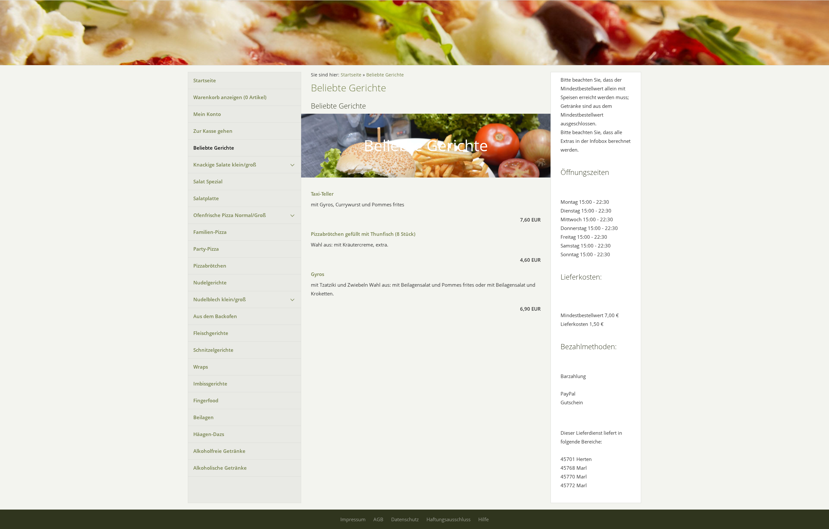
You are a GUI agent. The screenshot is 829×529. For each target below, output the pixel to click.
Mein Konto (207, 114)
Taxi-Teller (322, 193)
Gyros (317, 274)
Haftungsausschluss (448, 519)
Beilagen (203, 417)
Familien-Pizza (210, 232)
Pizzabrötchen (209, 265)
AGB (378, 519)
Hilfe (483, 519)
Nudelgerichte (210, 282)
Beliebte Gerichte (213, 147)
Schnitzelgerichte (213, 350)
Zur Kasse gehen (213, 131)
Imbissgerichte (210, 383)
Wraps (200, 366)
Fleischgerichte (210, 333)
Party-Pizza (206, 249)
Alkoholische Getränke (220, 468)
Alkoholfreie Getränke (219, 451)
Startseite (204, 80)
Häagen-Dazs (208, 434)
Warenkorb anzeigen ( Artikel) (230, 97)
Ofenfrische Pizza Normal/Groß (229, 215)
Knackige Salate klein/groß (224, 164)
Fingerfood (205, 400)
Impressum (353, 519)
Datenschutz (405, 519)
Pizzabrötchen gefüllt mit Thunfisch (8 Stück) (363, 234)
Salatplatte (206, 198)
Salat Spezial (207, 181)
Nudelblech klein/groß (219, 299)
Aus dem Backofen (215, 316)
